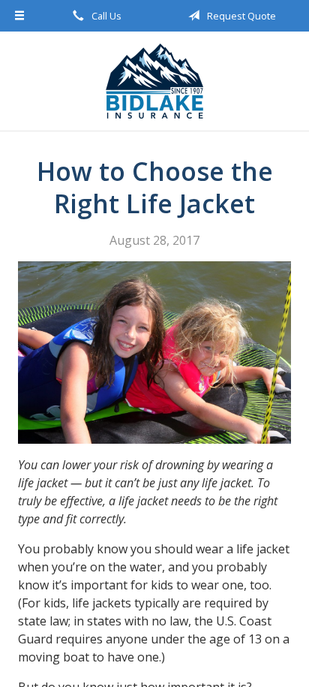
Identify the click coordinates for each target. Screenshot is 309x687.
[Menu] (19, 16)
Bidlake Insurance (154, 81)
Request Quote (240, 16)
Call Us (105, 16)
